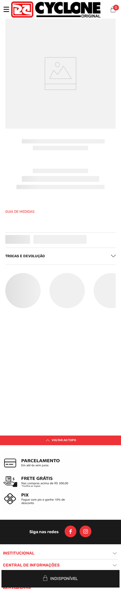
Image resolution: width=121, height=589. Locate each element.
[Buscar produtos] (86, 87)
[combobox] (46, 87)
